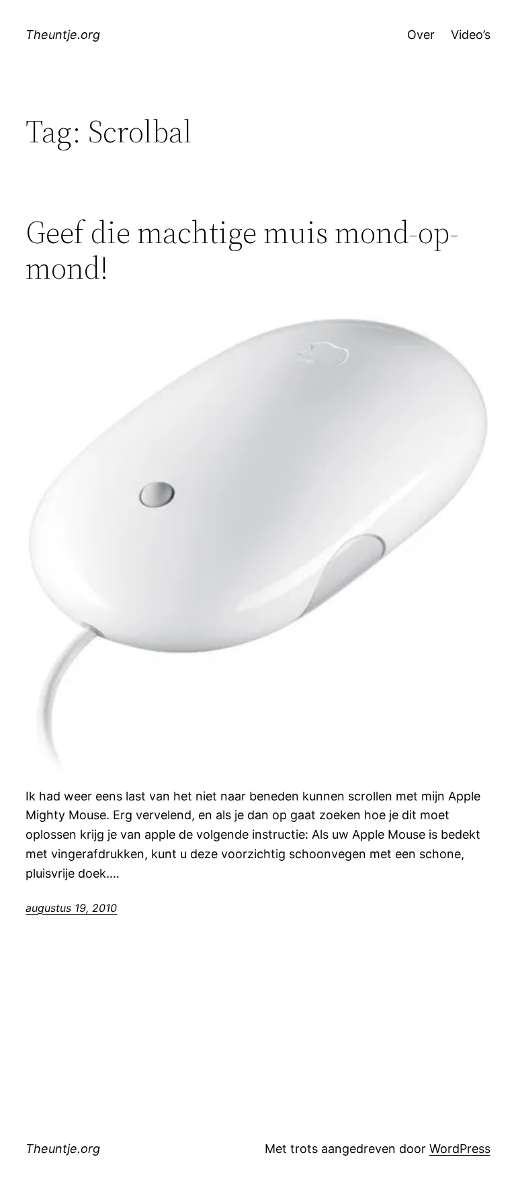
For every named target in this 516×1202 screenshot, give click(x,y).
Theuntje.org (63, 35)
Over (421, 35)
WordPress (459, 1149)
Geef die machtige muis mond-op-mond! (242, 249)
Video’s (470, 35)
